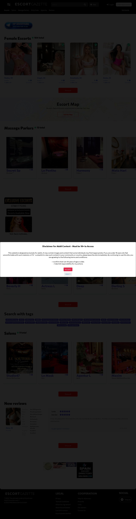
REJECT (68, 274)
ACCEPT (68, 269)
